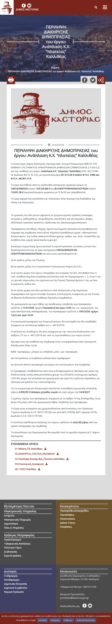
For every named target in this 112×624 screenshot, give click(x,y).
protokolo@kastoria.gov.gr (74, 597)
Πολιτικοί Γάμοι (13, 547)
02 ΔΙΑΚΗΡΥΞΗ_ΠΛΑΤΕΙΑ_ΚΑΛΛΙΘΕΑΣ (35, 453)
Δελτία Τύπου (67, 522)
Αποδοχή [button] (42, 620)
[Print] (11, 80)
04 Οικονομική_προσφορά (29, 463)
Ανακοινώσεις (67, 518)
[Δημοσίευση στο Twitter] (93, 80)
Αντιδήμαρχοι (12, 579)
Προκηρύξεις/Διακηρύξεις (74, 510)
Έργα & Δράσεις (12, 555)
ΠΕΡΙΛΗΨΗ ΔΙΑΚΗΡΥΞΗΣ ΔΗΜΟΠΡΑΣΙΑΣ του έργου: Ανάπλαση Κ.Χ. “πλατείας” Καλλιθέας (56, 71)
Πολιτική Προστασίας (86, 620)
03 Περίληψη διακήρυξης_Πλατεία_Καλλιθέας (40, 458)
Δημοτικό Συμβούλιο (15, 587)
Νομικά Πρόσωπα (14, 591)
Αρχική (55, 67)
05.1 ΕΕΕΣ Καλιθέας (25, 469)
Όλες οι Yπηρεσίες (14, 527)
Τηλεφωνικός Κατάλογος (17, 543)
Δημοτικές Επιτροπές (15, 583)
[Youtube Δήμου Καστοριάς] (29, 6)
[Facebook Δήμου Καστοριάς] (24, 6)
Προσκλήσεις (67, 514)
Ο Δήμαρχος (11, 575)
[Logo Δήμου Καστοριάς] (7, 7)
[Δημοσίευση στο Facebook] (85, 80)
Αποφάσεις (66, 526)
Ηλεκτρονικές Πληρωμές (17, 519)
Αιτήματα (9, 515)
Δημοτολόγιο (11, 523)
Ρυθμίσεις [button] (68, 620)
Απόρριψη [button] (55, 620)
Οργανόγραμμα (12, 539)
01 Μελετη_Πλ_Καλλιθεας (28, 448)
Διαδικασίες (10, 551)
